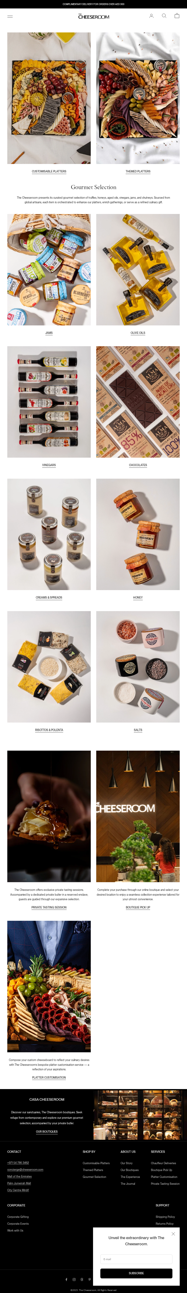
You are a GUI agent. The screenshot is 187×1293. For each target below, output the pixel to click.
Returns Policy (165, 1223)
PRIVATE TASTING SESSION (49, 907)
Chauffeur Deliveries (163, 1163)
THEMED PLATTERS (138, 171)
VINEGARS (49, 465)
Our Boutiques (130, 1170)
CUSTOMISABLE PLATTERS (49, 171)
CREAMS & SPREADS (49, 597)
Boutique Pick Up (161, 1170)
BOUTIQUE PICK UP (138, 907)
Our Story (126, 1163)
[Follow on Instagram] (74, 1279)
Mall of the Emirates (19, 1176)
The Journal (128, 1183)
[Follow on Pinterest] (90, 1279)
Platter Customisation (164, 1177)
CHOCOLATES (138, 465)
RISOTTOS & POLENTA (49, 730)
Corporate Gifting (18, 1217)
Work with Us (15, 1230)
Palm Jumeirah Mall (19, 1183)
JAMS (49, 333)
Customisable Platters (96, 1163)
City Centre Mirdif (18, 1190)
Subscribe (136, 1273)
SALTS (138, 730)
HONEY (138, 597)
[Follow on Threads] (82, 1279)
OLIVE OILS (138, 333)
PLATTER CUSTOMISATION (49, 1077)
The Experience (130, 1177)
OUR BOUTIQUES (47, 1131)
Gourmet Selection (94, 1177)
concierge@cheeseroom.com (25, 1169)
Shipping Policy (165, 1217)
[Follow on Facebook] (66, 1279)
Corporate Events (18, 1223)
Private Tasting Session (165, 1183)
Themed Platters (93, 1170)
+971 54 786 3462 (18, 1162)
